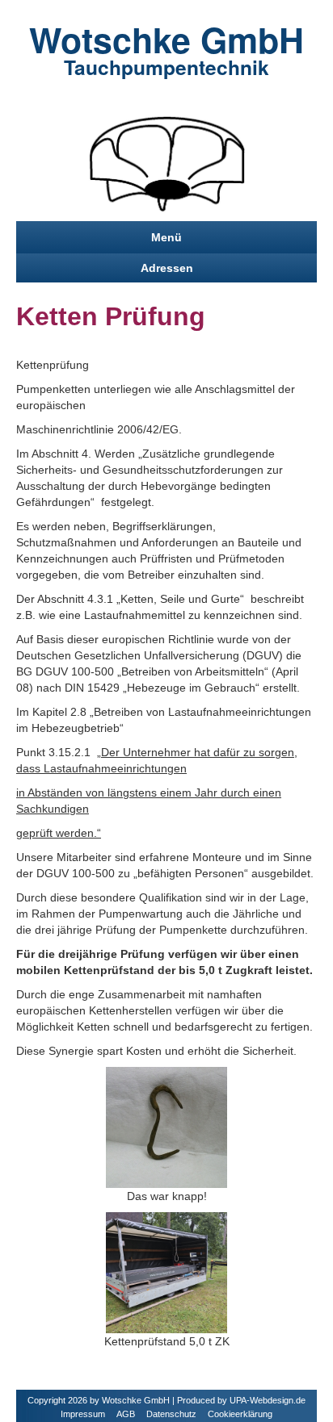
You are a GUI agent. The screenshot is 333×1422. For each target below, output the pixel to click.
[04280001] (166, 1126)
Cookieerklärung (240, 1414)
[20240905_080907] (166, 1271)
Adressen (167, 267)
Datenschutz (171, 1414)
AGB (125, 1414)
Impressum (83, 1414)
